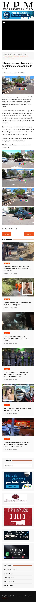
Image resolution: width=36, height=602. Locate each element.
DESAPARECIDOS (9, 569)
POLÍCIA (22, 72)
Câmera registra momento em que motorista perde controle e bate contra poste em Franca (16, 444)
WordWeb (4, 598)
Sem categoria (8, 581)
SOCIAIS (6, 585)
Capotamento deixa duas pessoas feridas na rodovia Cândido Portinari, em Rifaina (17, 269)
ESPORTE (7, 573)
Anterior (7, 234)
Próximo (28, 234)
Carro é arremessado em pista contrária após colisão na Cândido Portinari (16, 339)
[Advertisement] (18, 37)
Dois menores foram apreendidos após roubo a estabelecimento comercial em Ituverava (16, 375)
